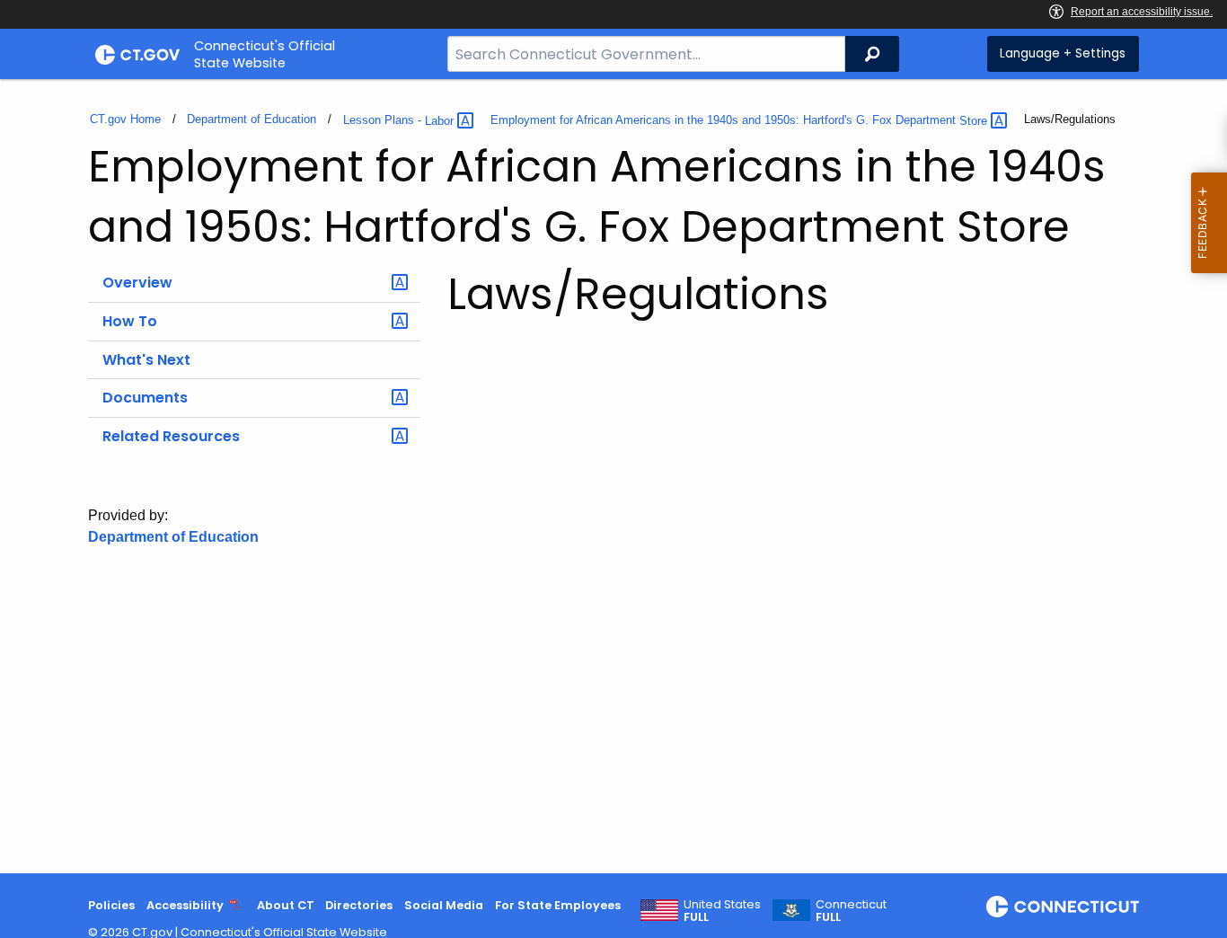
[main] (613, 476)
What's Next (146, 360)
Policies (111, 905)
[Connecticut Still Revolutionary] (1062, 906)
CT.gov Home (125, 119)
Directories (359, 905)
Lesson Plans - (400, 121)
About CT (285, 905)
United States (722, 911)
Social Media (443, 905)
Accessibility (185, 905)
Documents (145, 397)
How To (129, 321)
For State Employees (558, 905)
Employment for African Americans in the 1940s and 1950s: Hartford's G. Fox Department (740, 121)
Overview (137, 282)
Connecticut (851, 911)
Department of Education (251, 119)
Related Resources (171, 436)
